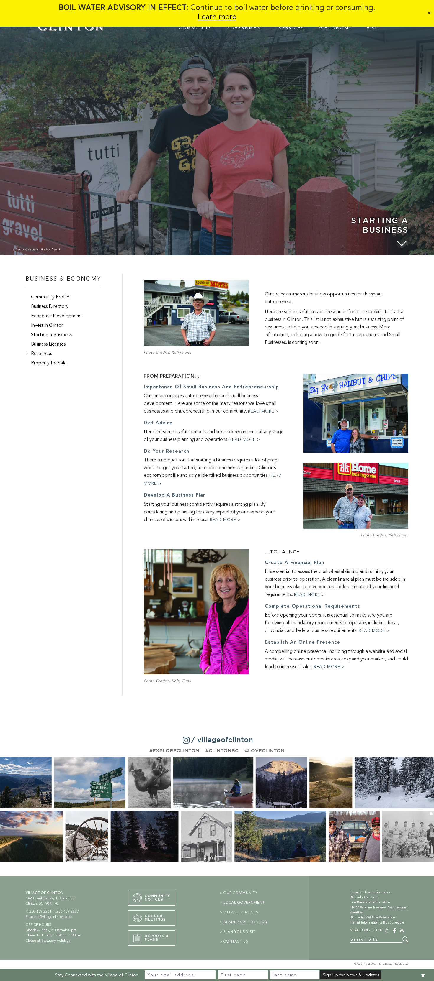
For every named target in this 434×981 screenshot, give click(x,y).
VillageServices (291, 25)
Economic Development (56, 316)
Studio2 (403, 964)
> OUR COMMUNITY (238, 893)
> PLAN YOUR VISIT (238, 932)
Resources (39, 353)
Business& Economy (335, 25)
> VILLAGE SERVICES (239, 912)
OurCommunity (195, 25)
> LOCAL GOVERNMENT (242, 903)
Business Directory (49, 306)
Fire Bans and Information (370, 902)
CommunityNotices (157, 897)
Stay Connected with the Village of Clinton (96, 974)
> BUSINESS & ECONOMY (244, 922)
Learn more (217, 16)
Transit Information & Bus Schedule (377, 922)
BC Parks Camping (364, 897)
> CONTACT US (234, 941)
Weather (356, 912)
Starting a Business (51, 335)
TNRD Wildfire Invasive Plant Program (379, 907)
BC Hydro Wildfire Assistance (372, 917)
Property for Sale (49, 363)
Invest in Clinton (47, 325)
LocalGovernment (245, 25)
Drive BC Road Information (370, 892)
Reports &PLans (157, 937)
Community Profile (50, 297)
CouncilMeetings (155, 917)
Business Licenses (48, 344)
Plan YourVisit (382, 25)
